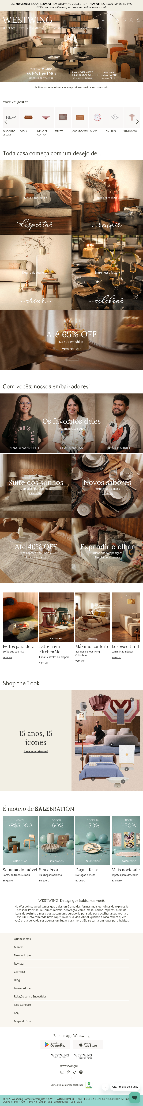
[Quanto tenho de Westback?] (117, 20)
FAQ (16, 1013)
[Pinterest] (68, 1072)
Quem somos (22, 939)
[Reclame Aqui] (88, 1084)
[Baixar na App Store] (88, 1044)
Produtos (9, 28)
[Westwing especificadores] (83, 1056)
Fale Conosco (22, 1005)
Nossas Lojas (22, 955)
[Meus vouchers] (110, 20)
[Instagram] (81, 1072)
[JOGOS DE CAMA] (80, 117)
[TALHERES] (114, 117)
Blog (17, 980)
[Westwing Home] (27, 20)
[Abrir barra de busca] (103, 20)
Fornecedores (23, 988)
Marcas (19, 947)
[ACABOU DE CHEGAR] (11, 117)
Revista (19, 963)
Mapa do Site (22, 1021)
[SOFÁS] (28, 117)
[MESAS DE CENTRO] (45, 117)
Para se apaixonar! (36, 751)
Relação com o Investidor (30, 996)
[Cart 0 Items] (138, 20)
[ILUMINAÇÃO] (132, 117)
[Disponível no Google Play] (55, 1044)
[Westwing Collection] (60, 1056)
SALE (98, 28)
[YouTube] (62, 1072)
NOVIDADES (56, 28)
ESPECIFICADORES (79, 28)
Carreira (19, 972)
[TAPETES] (63, 117)
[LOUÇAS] (97, 117)
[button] (124, 20)
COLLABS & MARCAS (32, 28)
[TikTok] (75, 1072)
